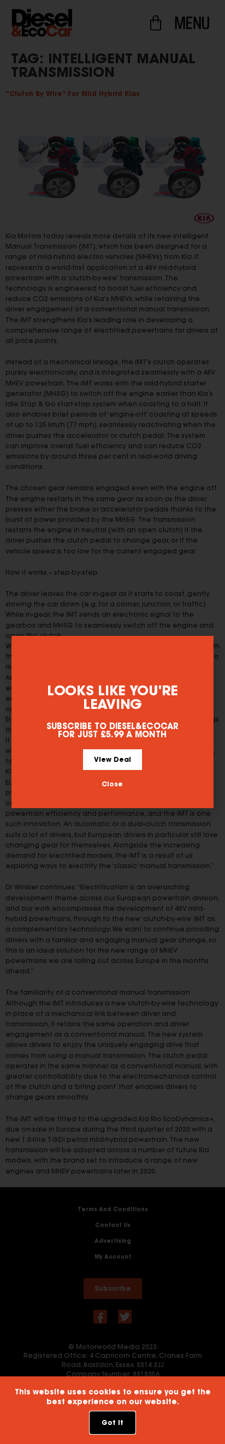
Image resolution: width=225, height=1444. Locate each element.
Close (112, 784)
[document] (112, 722)
